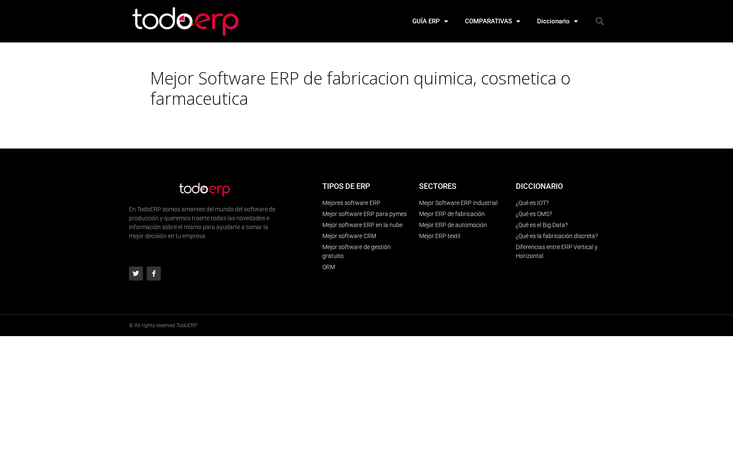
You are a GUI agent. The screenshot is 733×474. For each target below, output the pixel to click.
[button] (599, 21)
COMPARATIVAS (488, 21)
